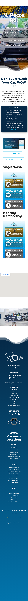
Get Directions (14, 58)
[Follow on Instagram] (15, 414)
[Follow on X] (12, 414)
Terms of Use (13, 523)
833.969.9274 (15, 129)
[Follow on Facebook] (9, 414)
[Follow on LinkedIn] (19, 414)
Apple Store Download (12, 153)
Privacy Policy (5, 523)
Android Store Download (13, 159)
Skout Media (18, 518)
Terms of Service (22, 523)
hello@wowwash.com (16, 46)
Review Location (14, 64)
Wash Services (14, 53)
